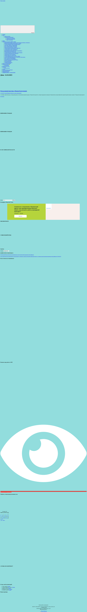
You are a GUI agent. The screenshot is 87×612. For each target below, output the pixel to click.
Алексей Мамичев (7, 93)
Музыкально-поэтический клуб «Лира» (11, 59)
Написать (20, 216)
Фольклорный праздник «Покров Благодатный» (13, 91)
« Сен (1, 520)
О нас (3, 35)
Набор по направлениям (6, 63)
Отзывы (9, 586)
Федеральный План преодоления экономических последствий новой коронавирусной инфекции (17, 254)
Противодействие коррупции (7, 69)
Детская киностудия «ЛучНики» (10, 54)
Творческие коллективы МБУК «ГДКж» (9, 41)
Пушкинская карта (5, 71)
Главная (3, 34)
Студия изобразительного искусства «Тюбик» (12, 56)
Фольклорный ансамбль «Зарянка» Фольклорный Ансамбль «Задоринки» (17, 42)
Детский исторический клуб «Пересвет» (11, 53)
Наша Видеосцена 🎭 (6, 64)
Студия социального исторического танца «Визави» (13, 52)
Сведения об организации (8, 37)
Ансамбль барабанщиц (8, 62)
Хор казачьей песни (7, 61)
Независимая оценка (6, 66)
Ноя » (4, 520)
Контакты (4, 67)
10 (2, 515)
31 (2, 519)
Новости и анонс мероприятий (16, 93)
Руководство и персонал (10, 38)
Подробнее (2, 96)
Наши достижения (9, 39)
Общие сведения (7, 36)
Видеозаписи (6, 65)
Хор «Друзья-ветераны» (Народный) (10, 46)
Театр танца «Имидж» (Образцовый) (10, 45)
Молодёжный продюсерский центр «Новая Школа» (13, 50)
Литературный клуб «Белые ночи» (10, 55)
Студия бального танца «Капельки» (10, 49)
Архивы (1, 250)
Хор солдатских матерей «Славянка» (10, 47)
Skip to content (2, 0)
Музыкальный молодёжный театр (10, 51)
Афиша (3, 40)
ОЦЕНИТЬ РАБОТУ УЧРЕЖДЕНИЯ (8, 72)
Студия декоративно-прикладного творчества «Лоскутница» (14, 57)
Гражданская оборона (6, 70)
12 (4, 515)
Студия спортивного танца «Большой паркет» (12, 44)
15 (8, 515)
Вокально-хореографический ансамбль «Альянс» (12, 43)
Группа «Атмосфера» (8, 60)
